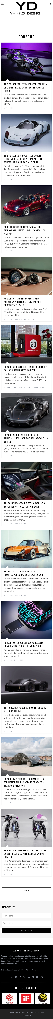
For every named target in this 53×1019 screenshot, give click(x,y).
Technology (18, 660)
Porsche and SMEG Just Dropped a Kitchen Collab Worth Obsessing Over (25, 368)
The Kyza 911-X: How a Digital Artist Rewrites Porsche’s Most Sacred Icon (23, 573)
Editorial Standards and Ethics (12, 970)
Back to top (26, 1015)
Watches (31, 319)
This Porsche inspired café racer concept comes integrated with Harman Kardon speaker (25, 854)
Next (26, 890)
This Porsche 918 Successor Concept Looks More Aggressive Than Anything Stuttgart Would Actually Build (23, 159)
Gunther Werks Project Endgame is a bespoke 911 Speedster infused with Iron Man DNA (24, 230)
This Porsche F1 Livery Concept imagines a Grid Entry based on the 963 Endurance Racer (25, 87)
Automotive (8, 108)
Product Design (20, 319)
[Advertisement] (26, 25)
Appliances (8, 387)
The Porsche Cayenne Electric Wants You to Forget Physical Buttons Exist (25, 505)
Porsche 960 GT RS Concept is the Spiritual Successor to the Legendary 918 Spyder (26, 438)
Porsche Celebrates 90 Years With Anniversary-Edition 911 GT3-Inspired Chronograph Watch (23, 302)
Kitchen (27, 387)
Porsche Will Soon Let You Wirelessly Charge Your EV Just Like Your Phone (23, 644)
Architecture (9, 803)
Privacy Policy (31, 970)
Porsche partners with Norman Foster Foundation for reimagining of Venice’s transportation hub (24, 782)
